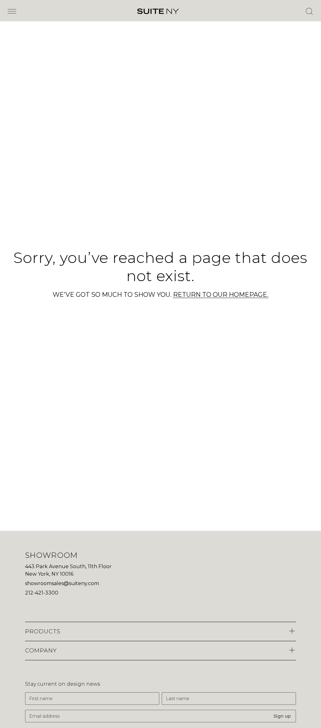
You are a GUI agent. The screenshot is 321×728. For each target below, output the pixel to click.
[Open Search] (309, 11)
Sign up (282, 716)
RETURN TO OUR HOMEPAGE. (220, 294)
